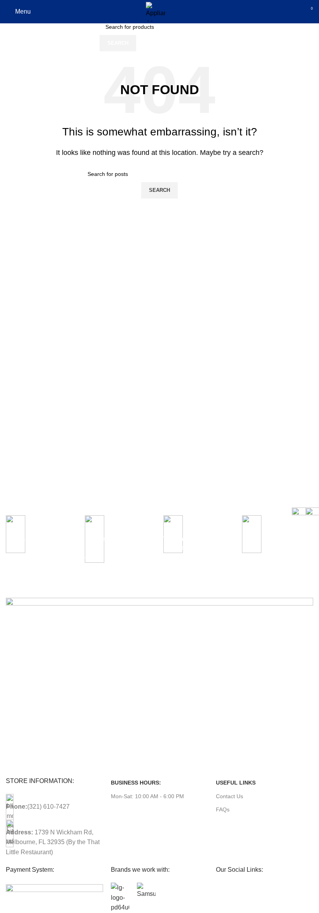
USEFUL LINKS (236, 783)
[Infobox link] (41, 548)
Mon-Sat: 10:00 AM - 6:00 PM (147, 796)
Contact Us (229, 796)
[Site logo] (155, 11)
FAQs (223, 809)
